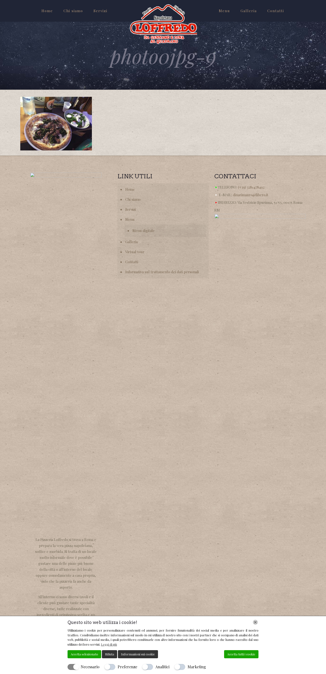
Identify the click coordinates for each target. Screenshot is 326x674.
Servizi (130, 209)
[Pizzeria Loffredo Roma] (163, 24)
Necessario (90, 666)
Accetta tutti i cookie (241, 654)
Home (130, 189)
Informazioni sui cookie (138, 654)
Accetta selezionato (84, 654)
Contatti (131, 261)
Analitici (162, 666)
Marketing (197, 666)
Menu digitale (143, 230)
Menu (130, 219)
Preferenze (127, 666)
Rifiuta (109, 654)
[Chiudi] (255, 622)
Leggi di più (109, 644)
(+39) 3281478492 (251, 187)
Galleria (131, 241)
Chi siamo (133, 199)
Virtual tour (134, 251)
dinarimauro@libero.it (250, 194)
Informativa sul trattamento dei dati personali (162, 271)
